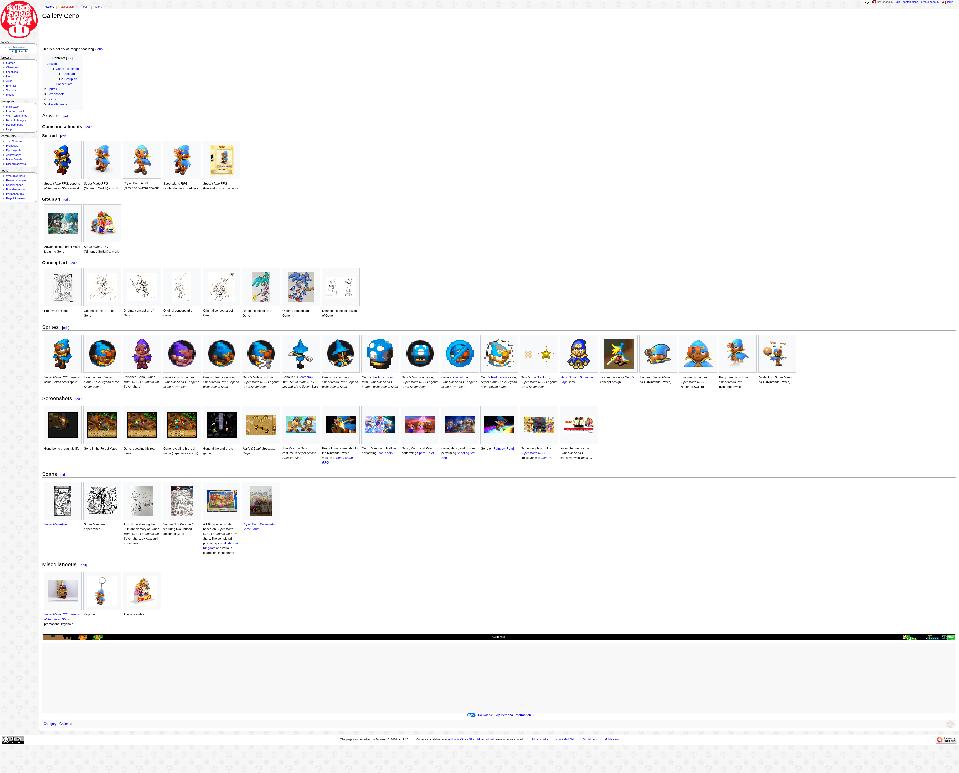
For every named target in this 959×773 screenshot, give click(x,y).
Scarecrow (306, 377)
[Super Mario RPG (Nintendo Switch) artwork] (102, 160)
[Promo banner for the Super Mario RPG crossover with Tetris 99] (579, 424)
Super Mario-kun (55, 524)
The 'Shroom (14, 141)
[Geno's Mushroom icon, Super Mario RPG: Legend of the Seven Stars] (420, 354)
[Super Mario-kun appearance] (102, 500)
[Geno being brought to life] (62, 425)
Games (10, 62)
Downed (457, 377)
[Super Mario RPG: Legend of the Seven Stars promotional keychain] (62, 591)
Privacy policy (540, 739)
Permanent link (15, 193)
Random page (14, 124)
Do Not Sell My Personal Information (504, 715)
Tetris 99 (546, 458)
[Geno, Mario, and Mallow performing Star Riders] (380, 424)
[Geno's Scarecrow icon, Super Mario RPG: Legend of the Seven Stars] (340, 354)
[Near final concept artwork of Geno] (340, 287)
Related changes (16, 180)
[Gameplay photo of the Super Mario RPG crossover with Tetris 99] (539, 425)
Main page (12, 106)
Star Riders (385, 453)
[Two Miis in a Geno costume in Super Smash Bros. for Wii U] (301, 424)
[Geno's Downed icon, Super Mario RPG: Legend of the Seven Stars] (460, 354)
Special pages (14, 184)
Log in (950, 1)
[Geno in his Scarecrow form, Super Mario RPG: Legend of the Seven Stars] (301, 354)
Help (9, 129)
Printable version (16, 189)
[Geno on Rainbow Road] (499, 424)
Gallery (49, 6)
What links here (15, 175)
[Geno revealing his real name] (142, 425)
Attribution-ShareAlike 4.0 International (471, 739)
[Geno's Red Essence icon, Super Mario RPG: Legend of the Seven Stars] (499, 354)
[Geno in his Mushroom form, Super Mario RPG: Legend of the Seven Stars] (380, 354)
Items (9, 76)
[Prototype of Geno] (62, 287)
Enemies (11, 85)
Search (6, 41)
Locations (12, 71)
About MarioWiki (565, 739)
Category (50, 724)
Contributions (910, 1)
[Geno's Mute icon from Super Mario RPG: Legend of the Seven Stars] (261, 354)
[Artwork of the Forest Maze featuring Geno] (62, 223)
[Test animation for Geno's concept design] (618, 354)
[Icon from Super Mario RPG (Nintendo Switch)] (658, 354)
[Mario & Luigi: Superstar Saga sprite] (579, 354)
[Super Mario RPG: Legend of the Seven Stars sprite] (62, 354)
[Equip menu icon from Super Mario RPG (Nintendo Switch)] (698, 353)
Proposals (12, 145)
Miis (291, 448)
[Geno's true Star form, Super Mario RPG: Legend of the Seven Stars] (539, 354)
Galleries (498, 637)
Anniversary (13, 154)
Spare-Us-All (426, 453)
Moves (10, 94)
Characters (13, 67)
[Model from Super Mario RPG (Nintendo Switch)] (777, 354)
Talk (898, 1)
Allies (9, 80)
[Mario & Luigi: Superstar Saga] (261, 425)
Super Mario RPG (533, 453)
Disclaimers (590, 739)
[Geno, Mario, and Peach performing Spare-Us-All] (420, 424)
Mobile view (612, 739)
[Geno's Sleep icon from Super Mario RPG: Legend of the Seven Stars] (221, 354)
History (98, 6)
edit (67, 116)
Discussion (67, 6)
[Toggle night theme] (867, 2)
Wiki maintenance (16, 115)
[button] (949, 637)
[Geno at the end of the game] (221, 425)
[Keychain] (102, 591)
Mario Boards (14, 159)
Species (11, 90)
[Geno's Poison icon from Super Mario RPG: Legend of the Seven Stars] (182, 354)
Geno (99, 49)
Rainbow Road (503, 448)
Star (539, 377)
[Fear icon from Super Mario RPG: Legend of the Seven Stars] (102, 354)
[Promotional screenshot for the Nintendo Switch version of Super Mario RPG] (340, 424)
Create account (930, 1)
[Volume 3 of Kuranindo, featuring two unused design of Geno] (182, 501)
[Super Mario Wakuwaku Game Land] (261, 501)
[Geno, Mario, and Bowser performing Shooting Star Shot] (460, 424)
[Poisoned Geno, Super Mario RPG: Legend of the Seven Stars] (142, 353)
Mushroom (385, 377)
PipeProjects (13, 150)
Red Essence (500, 377)
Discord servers (16, 163)
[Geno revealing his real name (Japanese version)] (182, 425)
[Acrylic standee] (142, 591)
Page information (16, 198)
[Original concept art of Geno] (102, 287)
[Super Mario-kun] (62, 501)
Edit (85, 6)
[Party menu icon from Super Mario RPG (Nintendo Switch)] (737, 354)
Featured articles (16, 111)
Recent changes (16, 120)
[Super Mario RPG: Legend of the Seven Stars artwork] (62, 160)
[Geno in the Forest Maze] (102, 425)
